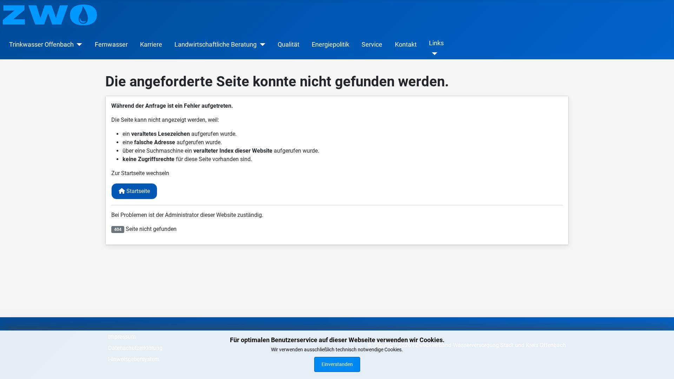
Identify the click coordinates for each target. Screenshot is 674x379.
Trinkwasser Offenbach (41, 44)
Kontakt (406, 44)
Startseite (137, 191)
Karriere (151, 44)
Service (372, 44)
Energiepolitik (330, 44)
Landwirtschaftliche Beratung (215, 44)
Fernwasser (111, 44)
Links (436, 43)
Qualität (288, 44)
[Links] (433, 54)
